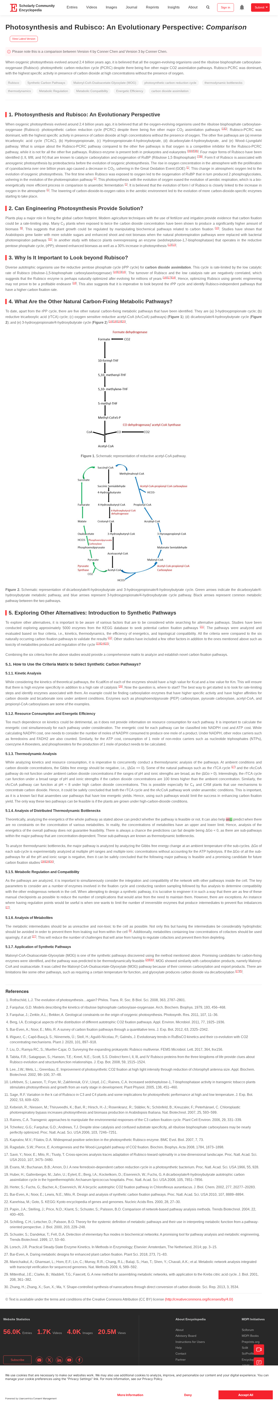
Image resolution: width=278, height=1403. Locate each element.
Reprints (152, 7)
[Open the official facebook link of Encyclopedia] (79, 1360)
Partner (180, 1359)
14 (115, 272)
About (192, 7)
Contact (180, 1353)
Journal (131, 7)
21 (202, 626)
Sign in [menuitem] (225, 7)
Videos (91, 7)
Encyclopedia (251, 1359)
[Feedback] (259, 1362)
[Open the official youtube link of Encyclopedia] (69, 1360)
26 (120, 686)
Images (111, 7)
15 (119, 272)
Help (178, 1347)
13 (173, 244)
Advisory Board (185, 1335)
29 (47, 861)
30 (51, 861)
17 (169, 277)
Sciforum (248, 1330)
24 (102, 643)
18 (173, 277)
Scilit (245, 1347)
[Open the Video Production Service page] (259, 1349)
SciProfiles (249, 1353)
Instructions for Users (190, 1342)
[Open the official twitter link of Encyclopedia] (49, 1360)
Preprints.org (251, 1342)
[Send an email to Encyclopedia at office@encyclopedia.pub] (39, 1360)
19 (119, 321)
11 (50, 239)
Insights (174, 7)
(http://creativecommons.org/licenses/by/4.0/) (199, 1299)
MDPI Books (250, 1335)
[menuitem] (242, 7)
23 (98, 643)
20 (123, 321)
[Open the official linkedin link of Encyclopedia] (59, 1360)
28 (43, 861)
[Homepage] (13, 8)
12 (169, 244)
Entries (72, 7)
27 (233, 766)
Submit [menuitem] (259, 7)
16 (123, 272)
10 (216, 228)
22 (109, 638)
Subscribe (17, 1360)
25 (106, 643)
